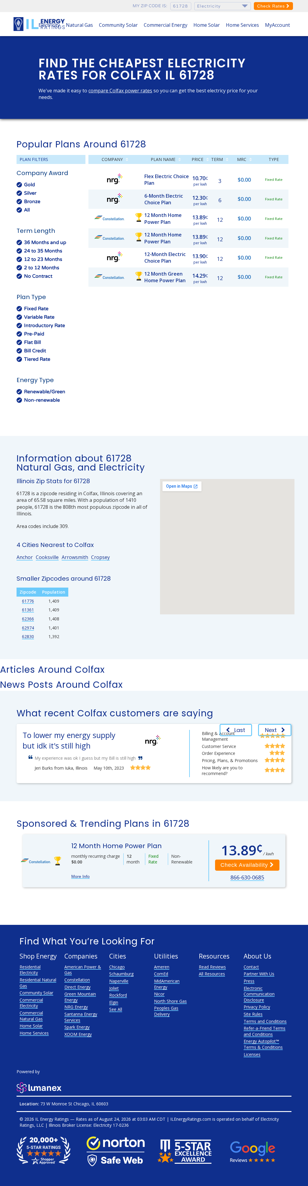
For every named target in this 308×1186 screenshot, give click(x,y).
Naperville (118, 981)
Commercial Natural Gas (31, 1016)
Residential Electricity (30, 970)
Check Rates (271, 6)
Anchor (25, 557)
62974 (28, 628)
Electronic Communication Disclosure (259, 994)
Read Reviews (212, 967)
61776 (28, 601)
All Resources (212, 974)
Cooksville (47, 557)
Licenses (252, 1054)
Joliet (114, 988)
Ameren (161, 967)
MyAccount (277, 25)
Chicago (117, 967)
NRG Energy (76, 1007)
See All (115, 1009)
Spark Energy (77, 1027)
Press (249, 981)
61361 (28, 610)
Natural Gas (79, 25)
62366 (28, 619)
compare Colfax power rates (120, 90)
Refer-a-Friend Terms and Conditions (264, 1031)
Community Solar (118, 25)
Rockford (118, 995)
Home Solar (206, 25)
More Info (80, 876)
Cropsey (100, 557)
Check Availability (245, 865)
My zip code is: (150, 5)
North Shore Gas (170, 1001)
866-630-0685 (247, 877)
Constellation (77, 980)
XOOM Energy (78, 1034)
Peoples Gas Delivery (166, 1011)
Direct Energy (77, 987)
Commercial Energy (165, 25)
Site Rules (253, 1014)
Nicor (159, 994)
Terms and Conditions (265, 1021)
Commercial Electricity (31, 1003)
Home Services (242, 25)
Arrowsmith (75, 557)
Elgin (113, 1002)
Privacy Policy (257, 1007)
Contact (251, 967)
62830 (28, 636)
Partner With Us (259, 974)
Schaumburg (121, 974)
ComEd (161, 974)
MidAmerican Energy (167, 984)
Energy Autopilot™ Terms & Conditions (263, 1044)
